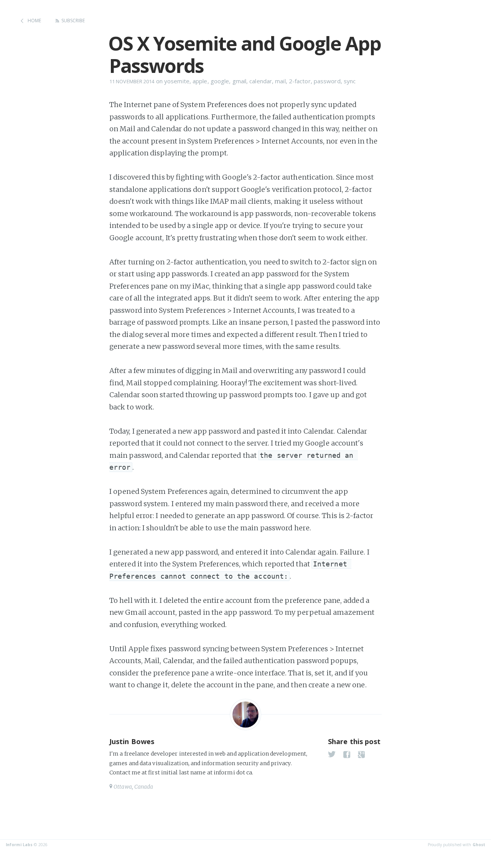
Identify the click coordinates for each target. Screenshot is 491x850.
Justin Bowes (131, 741)
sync (350, 81)
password (327, 81)
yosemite (176, 81)
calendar (260, 81)
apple (200, 81)
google (220, 81)
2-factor (300, 81)
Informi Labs (19, 844)
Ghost (479, 844)
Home (34, 20)
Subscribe (73, 20)
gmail (239, 81)
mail (280, 81)
